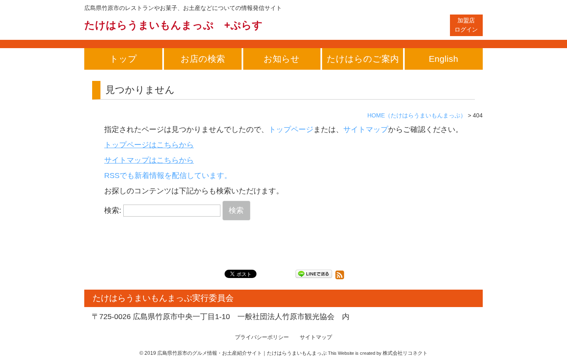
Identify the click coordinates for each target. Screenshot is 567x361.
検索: (112, 210)
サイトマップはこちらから (149, 160)
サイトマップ (365, 129)
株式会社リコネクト (405, 353)
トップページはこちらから (149, 145)
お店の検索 (203, 58)
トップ (123, 58)
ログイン (466, 25)
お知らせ (282, 58)
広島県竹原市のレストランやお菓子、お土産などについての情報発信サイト (183, 8)
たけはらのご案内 (363, 58)
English (443, 58)
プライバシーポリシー (262, 337)
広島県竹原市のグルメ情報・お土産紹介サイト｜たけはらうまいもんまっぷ (242, 353)
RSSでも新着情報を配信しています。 (168, 175)
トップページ (291, 129)
